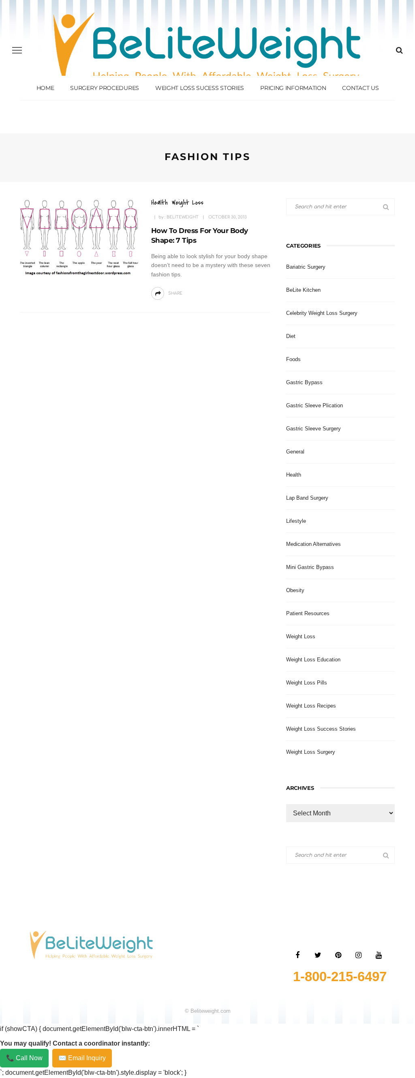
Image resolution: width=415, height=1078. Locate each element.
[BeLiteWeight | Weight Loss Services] (91, 944)
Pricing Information (293, 88)
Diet (290, 336)
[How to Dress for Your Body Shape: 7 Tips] (78, 237)
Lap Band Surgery (307, 498)
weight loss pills (306, 683)
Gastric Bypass (304, 382)
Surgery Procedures (104, 88)
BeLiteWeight (183, 217)
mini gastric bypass (310, 567)
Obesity (295, 590)
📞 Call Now (24, 1057)
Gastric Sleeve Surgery (313, 429)
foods (293, 359)
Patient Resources (307, 613)
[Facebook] (297, 955)
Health (159, 202)
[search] (399, 50)
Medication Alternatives (313, 544)
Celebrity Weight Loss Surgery (321, 313)
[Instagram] (358, 955)
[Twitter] (318, 955)
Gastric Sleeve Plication (314, 405)
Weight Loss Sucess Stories (199, 88)
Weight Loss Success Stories (321, 729)
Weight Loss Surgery (310, 752)
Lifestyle (296, 521)
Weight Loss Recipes (311, 706)
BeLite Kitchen (303, 290)
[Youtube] (378, 955)
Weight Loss (187, 202)
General (295, 452)
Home (45, 88)
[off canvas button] (17, 50)
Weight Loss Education (313, 660)
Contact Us (360, 88)
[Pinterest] (338, 955)
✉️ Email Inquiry (82, 1057)
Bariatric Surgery (305, 267)
